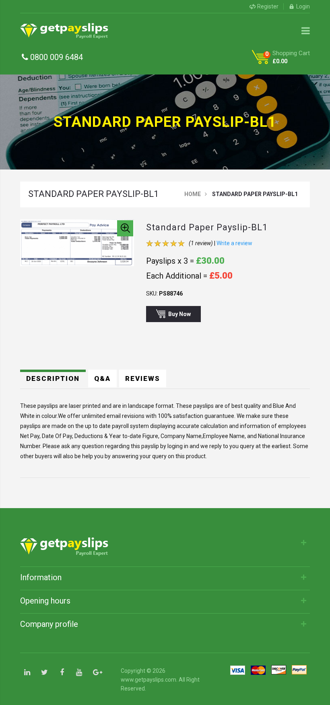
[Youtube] (79, 673)
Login (303, 6)
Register (267, 6)
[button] (125, 228)
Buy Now (179, 314)
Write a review (234, 243)
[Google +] (96, 673)
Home (192, 194)
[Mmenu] (306, 30)
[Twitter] (44, 673)
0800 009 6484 (55, 57)
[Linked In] (27, 673)
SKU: (152, 293)
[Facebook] (62, 673)
